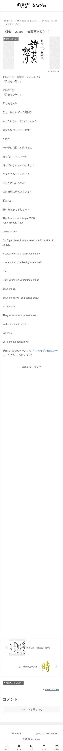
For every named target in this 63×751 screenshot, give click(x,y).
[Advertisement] (31, 500)
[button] (56, 513)
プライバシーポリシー (46, 733)
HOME (17, 733)
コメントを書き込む (31, 709)
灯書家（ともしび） (14, 683)
